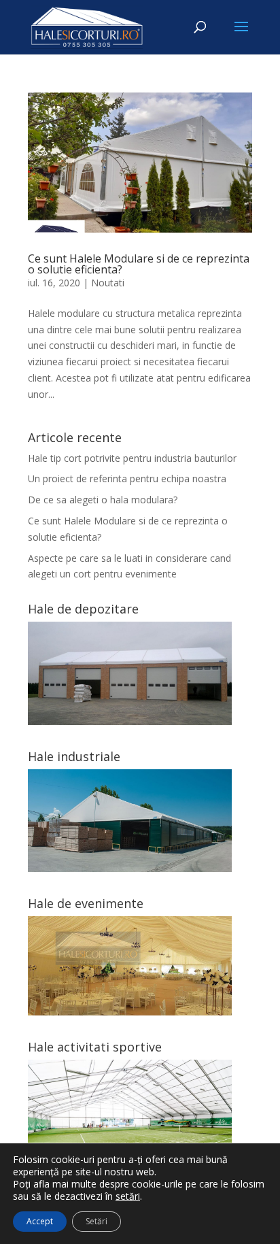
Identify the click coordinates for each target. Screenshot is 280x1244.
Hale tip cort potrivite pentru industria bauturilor (132, 458)
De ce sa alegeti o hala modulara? (102, 499)
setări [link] (128, 1196)
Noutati (107, 282)
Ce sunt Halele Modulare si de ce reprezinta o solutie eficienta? (138, 264)
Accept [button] (40, 1221)
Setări (96, 1221)
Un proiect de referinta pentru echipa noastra (127, 478)
